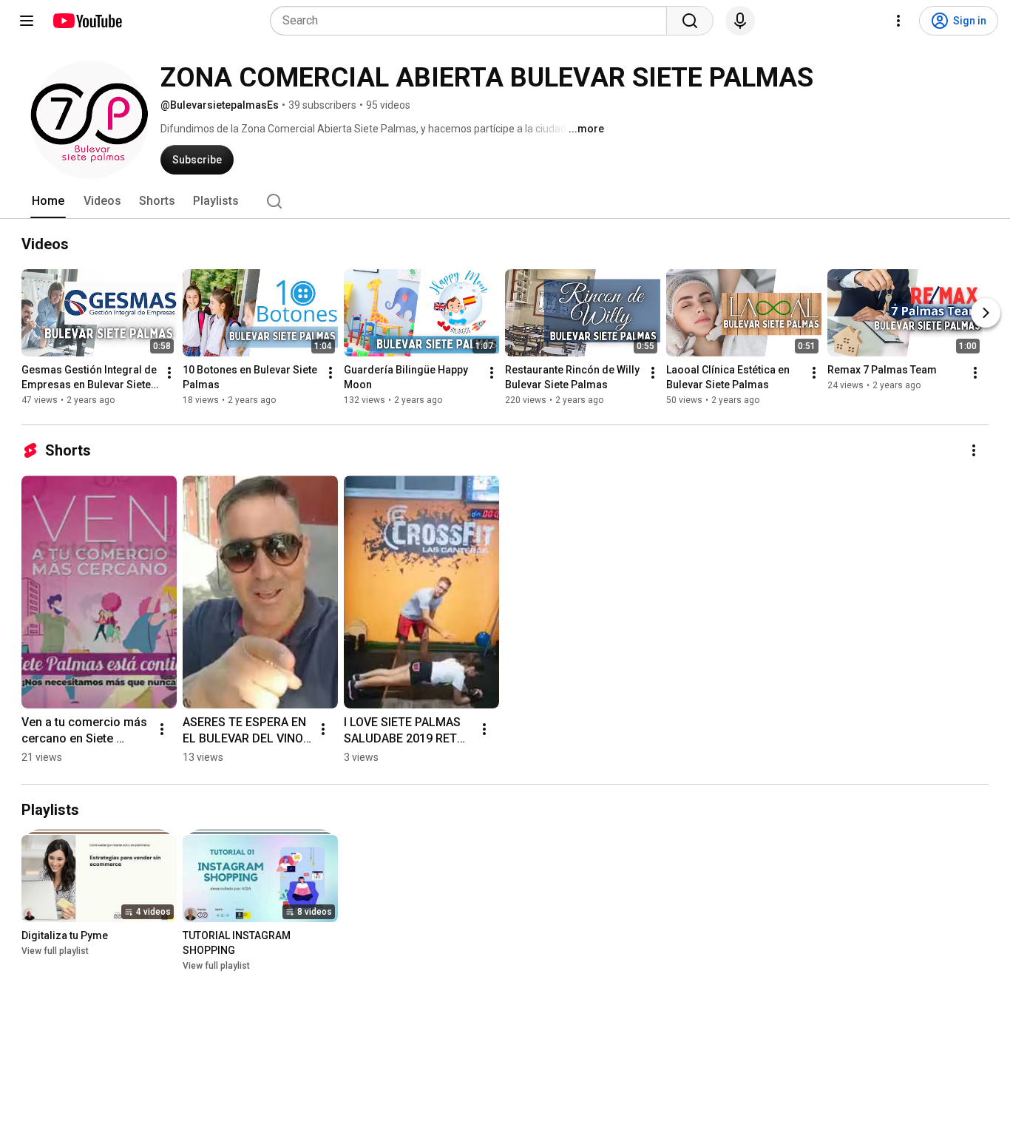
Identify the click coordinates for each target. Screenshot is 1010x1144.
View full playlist (55, 951)
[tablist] (505, 201)
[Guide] (26, 21)
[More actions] (169, 372)
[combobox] (472, 21)
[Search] (690, 20)
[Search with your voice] (740, 20)
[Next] (985, 313)
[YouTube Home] (86, 20)
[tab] (48, 201)
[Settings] (898, 21)
